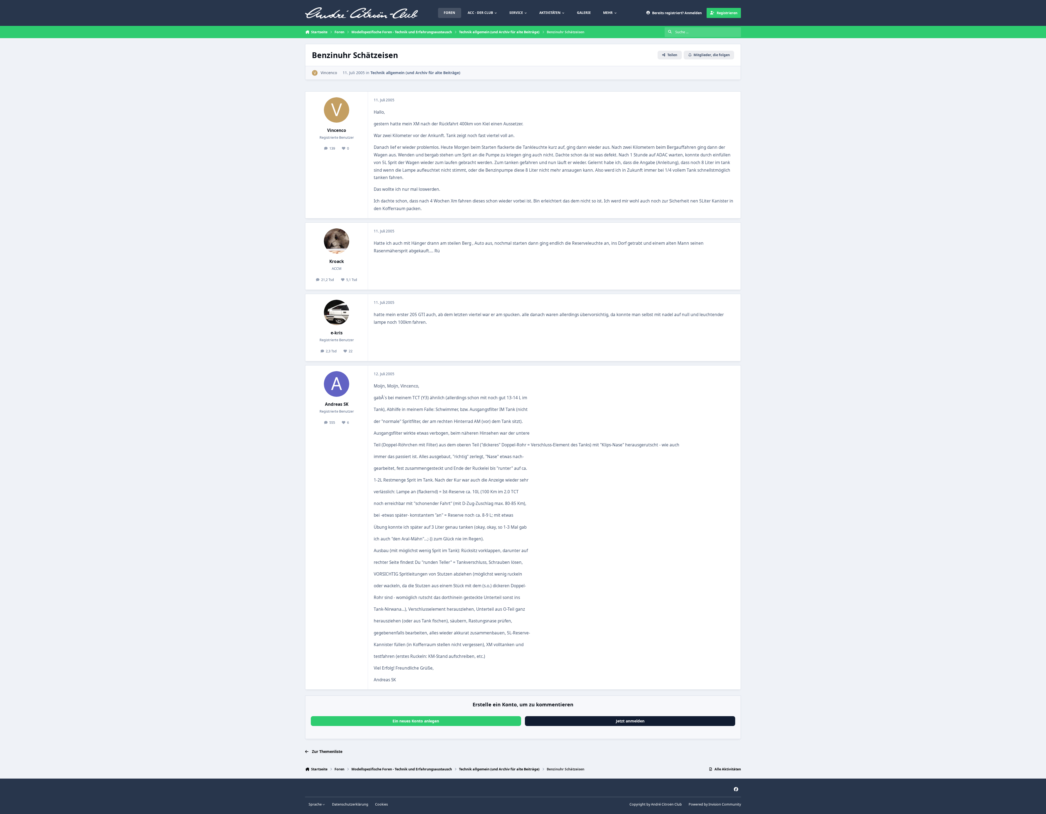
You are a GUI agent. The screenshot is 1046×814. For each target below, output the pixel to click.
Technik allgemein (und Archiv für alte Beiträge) (415, 72)
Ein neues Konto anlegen (416, 721)
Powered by (715, 804)
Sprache (316, 804)
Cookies (381, 804)
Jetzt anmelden (630, 721)
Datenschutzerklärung (350, 804)
